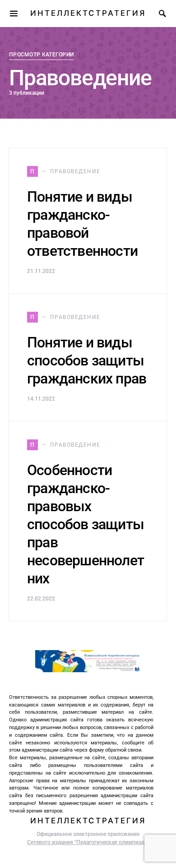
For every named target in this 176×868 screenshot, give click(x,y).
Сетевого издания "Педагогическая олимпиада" (88, 842)
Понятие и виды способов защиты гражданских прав (86, 360)
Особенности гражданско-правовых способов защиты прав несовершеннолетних (85, 524)
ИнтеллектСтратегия (88, 13)
